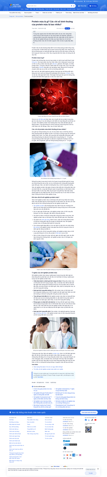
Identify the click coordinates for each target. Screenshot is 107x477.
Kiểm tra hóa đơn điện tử (15, 443)
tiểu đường (36, 227)
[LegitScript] (70, 448)
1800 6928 (95, 1)
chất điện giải (41, 119)
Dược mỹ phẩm (30, 422)
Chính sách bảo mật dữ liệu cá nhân (16, 446)
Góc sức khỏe (19, 16)
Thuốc (28, 424)
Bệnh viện (47, 431)
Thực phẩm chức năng (32, 419)
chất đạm (58, 233)
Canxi (22, 9)
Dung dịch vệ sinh (71, 9)
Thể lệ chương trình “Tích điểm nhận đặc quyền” (15, 457)
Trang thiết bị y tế (31, 429)
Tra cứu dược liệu (49, 426)
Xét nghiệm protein (39, 205)
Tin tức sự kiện (48, 438)
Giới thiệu (11, 419)
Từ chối (91, 473)
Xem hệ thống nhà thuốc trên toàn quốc (29, 412)
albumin (55, 64)
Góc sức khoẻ (48, 419)
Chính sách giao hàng (14, 436)
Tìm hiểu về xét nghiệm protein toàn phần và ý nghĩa (48, 369)
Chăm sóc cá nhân (31, 426)
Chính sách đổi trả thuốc (15, 433)
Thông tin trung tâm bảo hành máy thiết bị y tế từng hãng (16, 453)
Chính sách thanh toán (14, 440)
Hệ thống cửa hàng (13, 422)
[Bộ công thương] (66, 441)
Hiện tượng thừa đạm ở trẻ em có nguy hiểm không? (48, 367)
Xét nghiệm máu (40, 382)
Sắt (34, 9)
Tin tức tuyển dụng (49, 436)
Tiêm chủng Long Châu (32, 433)
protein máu (56, 353)
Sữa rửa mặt (56, 9)
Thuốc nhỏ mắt (48, 9)
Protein (47, 382)
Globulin (41, 67)
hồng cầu (34, 62)
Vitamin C (79, 9)
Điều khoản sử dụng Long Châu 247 (15, 461)
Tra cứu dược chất (49, 424)
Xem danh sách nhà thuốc (89, 412)
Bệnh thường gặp (49, 429)
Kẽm (31, 9)
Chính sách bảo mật (14, 438)
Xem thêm (40, 377)
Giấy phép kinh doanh (14, 424)
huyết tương (53, 382)
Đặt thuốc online (31, 431)
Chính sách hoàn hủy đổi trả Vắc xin (16, 450)
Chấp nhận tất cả (90, 469)
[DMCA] (70, 444)
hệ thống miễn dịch (41, 313)
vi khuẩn (67, 73)
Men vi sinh (63, 9)
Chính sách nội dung (14, 431)
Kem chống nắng (40, 9)
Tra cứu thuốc (48, 422)
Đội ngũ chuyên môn (50, 433)
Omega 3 (27, 9)
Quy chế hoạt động (14, 426)
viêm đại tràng (46, 219)
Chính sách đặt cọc (14, 429)
